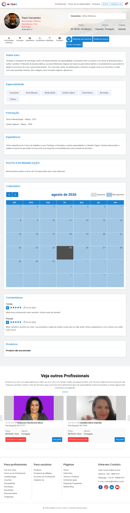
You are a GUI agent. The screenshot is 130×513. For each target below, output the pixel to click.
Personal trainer (10, 493)
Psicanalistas (9, 483)
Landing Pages (10, 477)
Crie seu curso (10, 470)
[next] (15, 194)
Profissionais (60, 4)
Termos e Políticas (71, 477)
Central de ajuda (70, 480)
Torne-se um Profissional (14, 473)
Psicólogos (8, 487)
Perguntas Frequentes (72, 483)
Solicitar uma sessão (16, 439)
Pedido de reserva (101, 39)
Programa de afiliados (43, 473)
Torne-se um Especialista (79, 4)
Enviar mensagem (74, 45)
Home (66, 470)
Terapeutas (8, 497)
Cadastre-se (116, 4)
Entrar (105, 4)
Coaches (8, 480)
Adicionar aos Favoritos (82, 39)
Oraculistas (76, 16)
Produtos (96, 4)
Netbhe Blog (68, 487)
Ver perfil (57, 439)
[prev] (9, 194)
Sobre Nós (67, 473)
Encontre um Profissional (44, 477)
